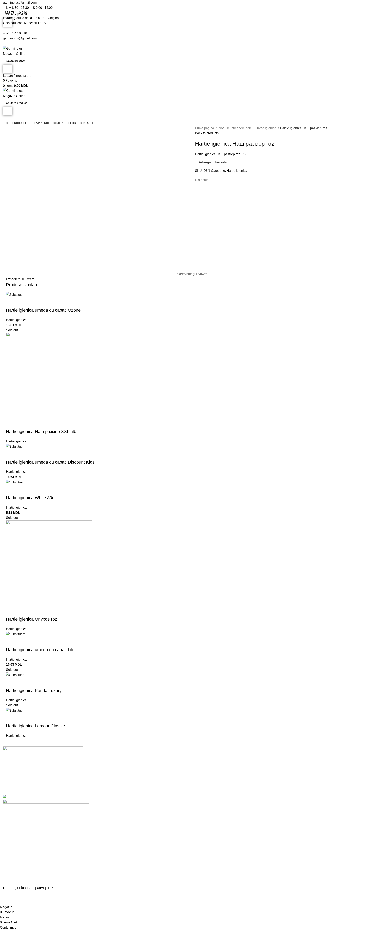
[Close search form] (5, 5)
